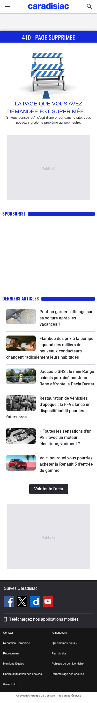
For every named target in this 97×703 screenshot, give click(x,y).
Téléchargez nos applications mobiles (44, 619)
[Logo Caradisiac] (48, 10)
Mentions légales (13, 663)
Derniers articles (20, 298)
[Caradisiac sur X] (22, 602)
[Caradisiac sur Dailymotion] (35, 602)
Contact (8, 632)
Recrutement (11, 653)
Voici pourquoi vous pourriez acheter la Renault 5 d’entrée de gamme (66, 464)
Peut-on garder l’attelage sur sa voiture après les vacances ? (66, 318)
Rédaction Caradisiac (16, 643)
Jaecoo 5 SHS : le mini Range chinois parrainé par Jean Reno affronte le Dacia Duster (67, 377)
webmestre (72, 122)
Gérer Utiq (9, 684)
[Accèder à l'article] (21, 316)
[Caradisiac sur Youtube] (48, 602)
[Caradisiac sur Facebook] (10, 602)
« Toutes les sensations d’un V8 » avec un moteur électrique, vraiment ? (66, 437)
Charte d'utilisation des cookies (22, 673)
